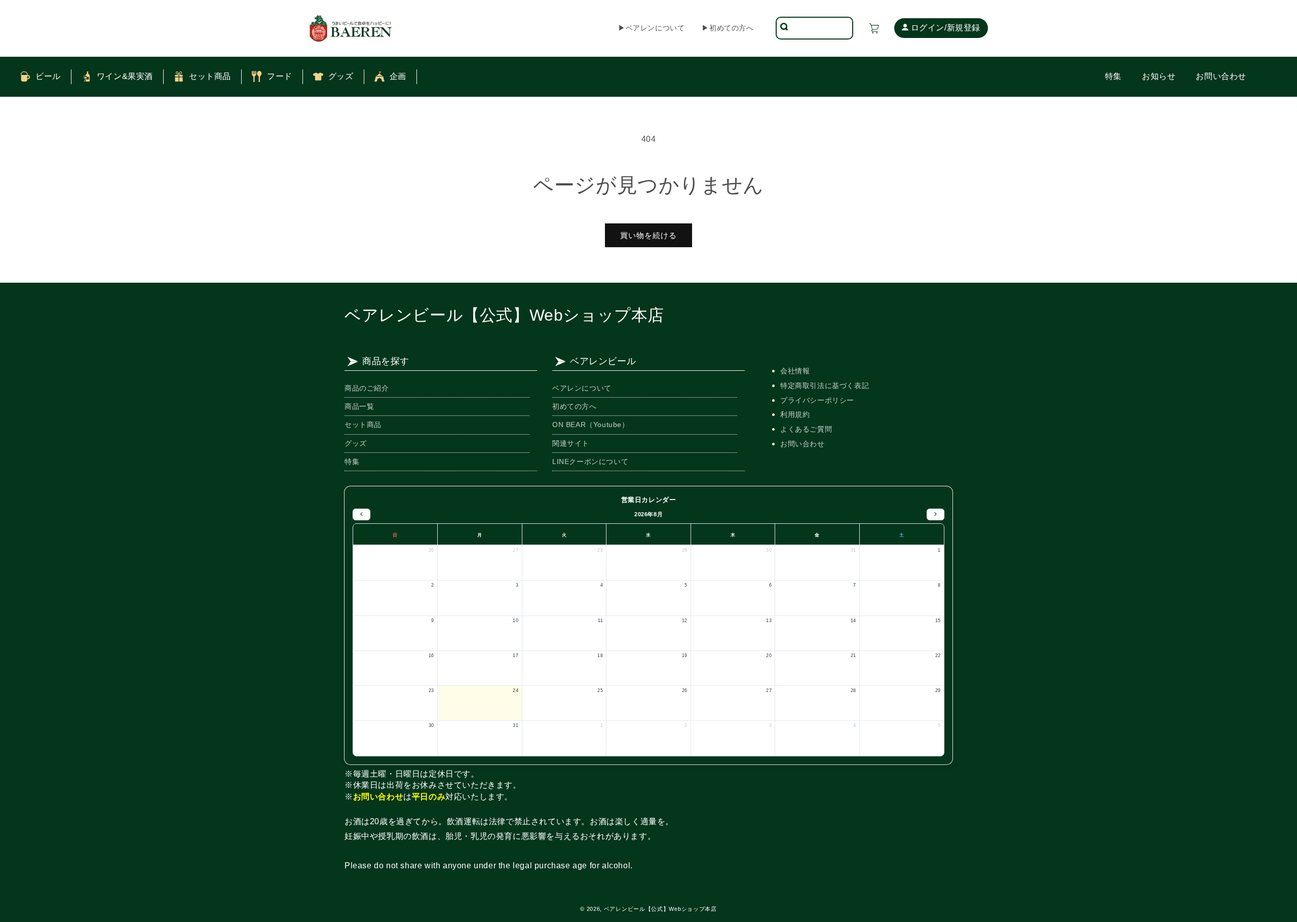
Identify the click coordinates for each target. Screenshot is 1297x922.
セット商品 (363, 424)
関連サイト (570, 443)
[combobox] (820, 28)
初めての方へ (574, 406)
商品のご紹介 (367, 388)
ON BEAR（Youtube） (590, 424)
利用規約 (795, 414)
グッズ (356, 443)
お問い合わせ (802, 444)
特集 (352, 461)
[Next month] (935, 514)
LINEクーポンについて (590, 461)
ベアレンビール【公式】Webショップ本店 (504, 315)
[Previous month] (361, 514)
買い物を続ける (648, 235)
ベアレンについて (582, 388)
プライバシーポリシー (817, 400)
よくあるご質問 (806, 429)
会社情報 (795, 371)
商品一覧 (359, 406)
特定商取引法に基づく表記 (824, 385)
